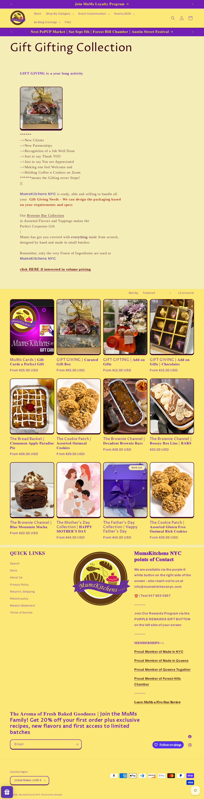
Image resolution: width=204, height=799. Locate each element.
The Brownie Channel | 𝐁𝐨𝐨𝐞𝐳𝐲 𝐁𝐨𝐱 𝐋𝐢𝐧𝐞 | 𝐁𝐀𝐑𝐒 (171, 441)
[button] (60, 14)
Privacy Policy (19, 584)
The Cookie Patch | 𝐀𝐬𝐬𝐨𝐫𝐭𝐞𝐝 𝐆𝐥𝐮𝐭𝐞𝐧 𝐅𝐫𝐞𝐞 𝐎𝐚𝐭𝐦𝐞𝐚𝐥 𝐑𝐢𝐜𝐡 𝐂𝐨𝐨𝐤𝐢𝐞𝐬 (168, 527)
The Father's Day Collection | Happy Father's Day (120, 527)
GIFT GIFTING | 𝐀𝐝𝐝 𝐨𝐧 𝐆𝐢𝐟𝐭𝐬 (124, 362)
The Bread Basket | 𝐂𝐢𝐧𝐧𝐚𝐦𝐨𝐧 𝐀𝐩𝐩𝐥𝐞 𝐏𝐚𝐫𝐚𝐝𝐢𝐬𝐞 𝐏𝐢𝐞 (32, 443)
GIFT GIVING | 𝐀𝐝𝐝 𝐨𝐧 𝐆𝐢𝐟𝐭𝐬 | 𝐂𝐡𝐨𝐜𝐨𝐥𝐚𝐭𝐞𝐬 (170, 362)
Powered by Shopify (52, 794)
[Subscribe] (77, 744)
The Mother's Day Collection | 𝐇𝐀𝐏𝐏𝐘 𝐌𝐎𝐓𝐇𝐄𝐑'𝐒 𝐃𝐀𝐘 (74, 527)
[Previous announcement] (11, 4)
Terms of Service (21, 612)
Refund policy (19, 598)
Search (15, 563)
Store (13, 570)
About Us (16, 577)
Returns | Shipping (22, 591)
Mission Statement (22, 605)
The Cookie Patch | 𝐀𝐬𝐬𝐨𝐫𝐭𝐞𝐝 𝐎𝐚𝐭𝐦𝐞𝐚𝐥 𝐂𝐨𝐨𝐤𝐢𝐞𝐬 (74, 443)
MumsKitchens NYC (29, 794)
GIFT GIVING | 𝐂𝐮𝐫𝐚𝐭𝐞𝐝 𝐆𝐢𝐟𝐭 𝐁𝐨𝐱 (77, 362)
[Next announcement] (192, 4)
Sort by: (134, 292)
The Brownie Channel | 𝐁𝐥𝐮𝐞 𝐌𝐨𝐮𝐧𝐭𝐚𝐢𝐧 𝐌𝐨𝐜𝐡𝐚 (31, 525)
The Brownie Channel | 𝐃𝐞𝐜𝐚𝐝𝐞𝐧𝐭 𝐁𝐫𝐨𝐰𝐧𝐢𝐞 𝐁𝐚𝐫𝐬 (124, 441)
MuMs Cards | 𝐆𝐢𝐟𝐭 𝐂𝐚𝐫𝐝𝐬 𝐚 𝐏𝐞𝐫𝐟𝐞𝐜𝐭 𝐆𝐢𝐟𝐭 (27, 362)
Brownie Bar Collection (45, 215)
